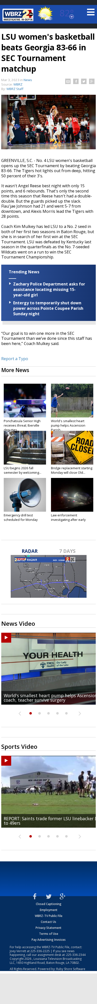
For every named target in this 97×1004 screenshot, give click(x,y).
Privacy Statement (48, 928)
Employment (48, 910)
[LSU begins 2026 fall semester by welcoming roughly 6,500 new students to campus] (25, 448)
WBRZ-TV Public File (48, 916)
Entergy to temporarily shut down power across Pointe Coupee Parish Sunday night (48, 308)
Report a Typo (14, 358)
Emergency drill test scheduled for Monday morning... (21, 519)
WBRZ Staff (14, 89)
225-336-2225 (40, 951)
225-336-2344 (76, 955)
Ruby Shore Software (70, 969)
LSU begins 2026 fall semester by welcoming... (22, 470)
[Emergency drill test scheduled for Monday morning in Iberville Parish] (25, 495)
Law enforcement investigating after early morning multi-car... (68, 519)
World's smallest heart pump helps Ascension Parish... (68, 425)
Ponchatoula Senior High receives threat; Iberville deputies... (22, 425)
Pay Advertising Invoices (49, 940)
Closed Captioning (48, 904)
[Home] (18, 15)
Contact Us (48, 922)
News (28, 80)
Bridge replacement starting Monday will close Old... (71, 470)
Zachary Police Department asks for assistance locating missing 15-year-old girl (49, 289)
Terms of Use (48, 934)
